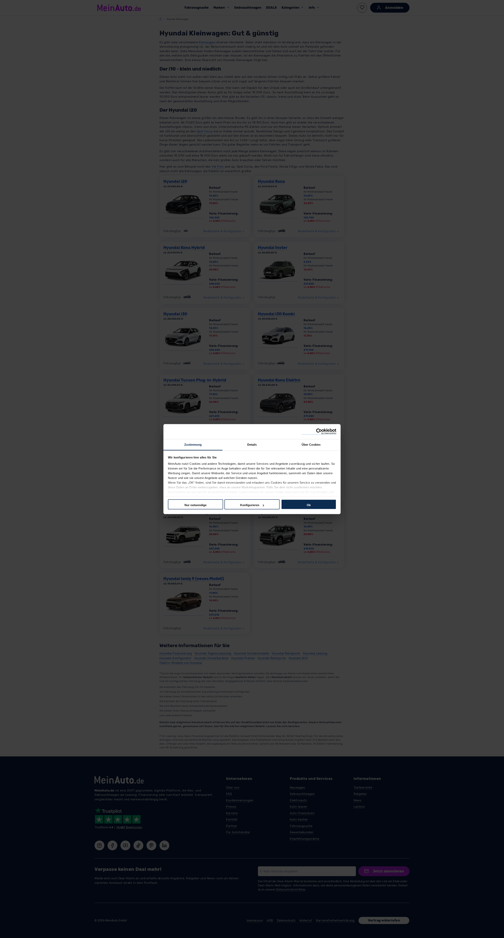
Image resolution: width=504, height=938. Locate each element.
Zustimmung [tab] (193, 444)
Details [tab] (252, 444)
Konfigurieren (249, 505)
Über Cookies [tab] (311, 444)
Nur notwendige (195, 505)
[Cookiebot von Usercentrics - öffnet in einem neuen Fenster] (319, 432)
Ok (309, 505)
